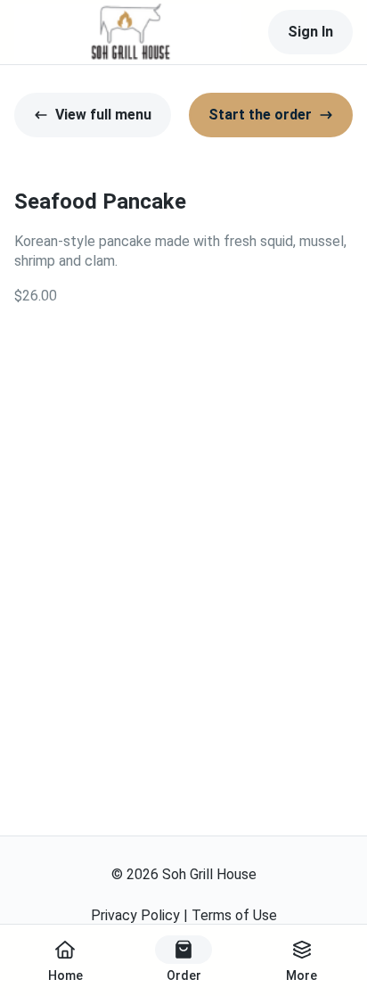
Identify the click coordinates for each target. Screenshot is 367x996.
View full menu (103, 114)
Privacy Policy (135, 915)
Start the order (260, 114)
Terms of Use (234, 915)
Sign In (310, 31)
